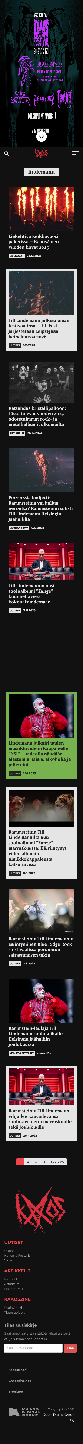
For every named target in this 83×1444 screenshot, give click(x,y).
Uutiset (10, 1251)
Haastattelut (14, 1289)
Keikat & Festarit (17, 1255)
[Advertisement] (41, 653)
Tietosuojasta (14, 1312)
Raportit (10, 1279)
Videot (9, 1260)
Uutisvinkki (13, 1307)
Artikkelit (11, 1284)
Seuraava (58, 1161)
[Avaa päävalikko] (75, 153)
